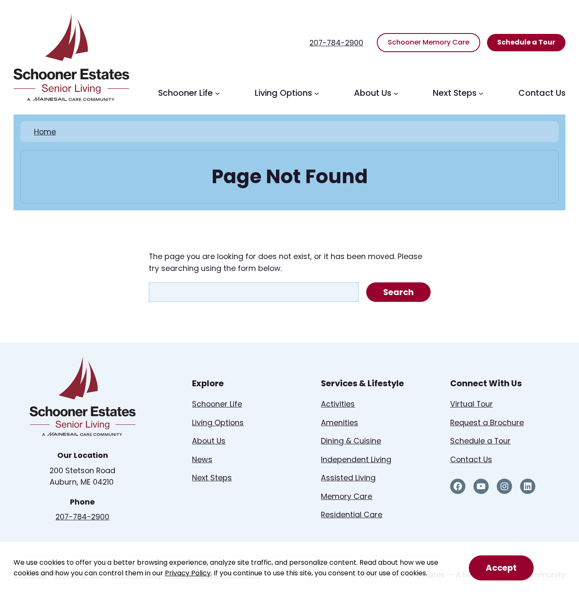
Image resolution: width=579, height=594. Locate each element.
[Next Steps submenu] (481, 93)
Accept (501, 568)
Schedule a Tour (526, 42)
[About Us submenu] (395, 93)
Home (45, 131)
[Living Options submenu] (316, 93)
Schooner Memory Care (428, 42)
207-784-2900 (336, 42)
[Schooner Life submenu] (217, 93)
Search (398, 292)
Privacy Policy (188, 573)
